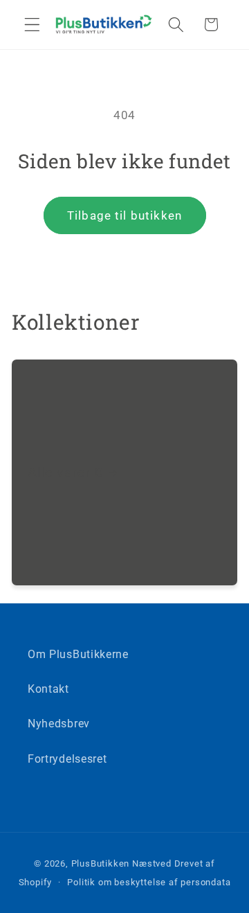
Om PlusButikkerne (78, 654)
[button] (32, 24)
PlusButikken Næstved (121, 863)
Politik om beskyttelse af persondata (148, 882)
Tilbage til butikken (124, 215)
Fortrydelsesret (67, 758)
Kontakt (48, 688)
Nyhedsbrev (59, 723)
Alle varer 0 (65, 471)
